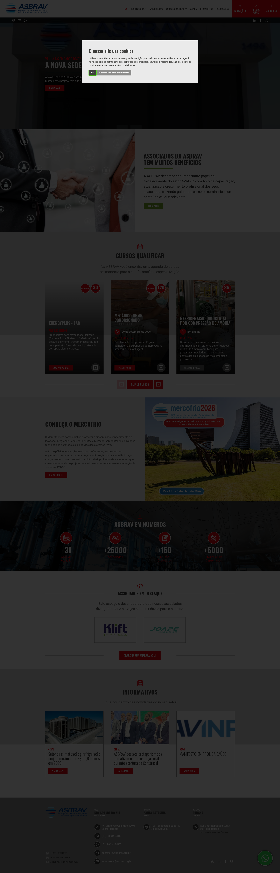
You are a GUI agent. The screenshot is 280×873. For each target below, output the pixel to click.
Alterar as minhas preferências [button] (114, 73)
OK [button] (92, 73)
